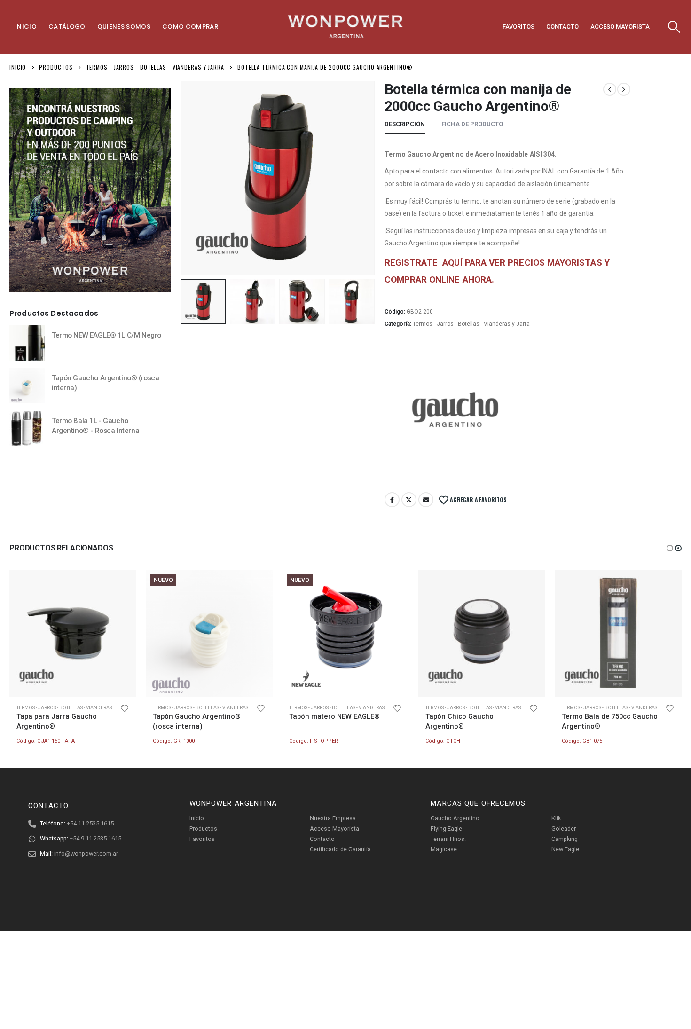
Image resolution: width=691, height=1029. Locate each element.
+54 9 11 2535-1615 (95, 838)
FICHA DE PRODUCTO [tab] (472, 123)
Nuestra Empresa (333, 818)
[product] (27, 343)
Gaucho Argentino (455, 818)
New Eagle (565, 849)
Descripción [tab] (405, 123)
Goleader (563, 828)
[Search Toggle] (674, 27)
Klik (556, 818)
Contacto (562, 26)
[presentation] (182, 178)
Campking (564, 838)
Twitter (408, 499)
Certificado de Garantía (340, 849)
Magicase (444, 849)
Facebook (392, 499)
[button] (670, 548)
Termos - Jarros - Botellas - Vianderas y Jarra (471, 324)
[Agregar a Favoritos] (124, 708)
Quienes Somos (123, 26)
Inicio (26, 26)
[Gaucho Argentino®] (455, 413)
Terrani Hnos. (448, 838)
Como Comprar (190, 26)
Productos (203, 828)
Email (425, 499)
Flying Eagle (446, 828)
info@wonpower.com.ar (86, 853)
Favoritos (518, 26)
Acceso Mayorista (620, 26)
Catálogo (67, 26)
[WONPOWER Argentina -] (345, 26)
